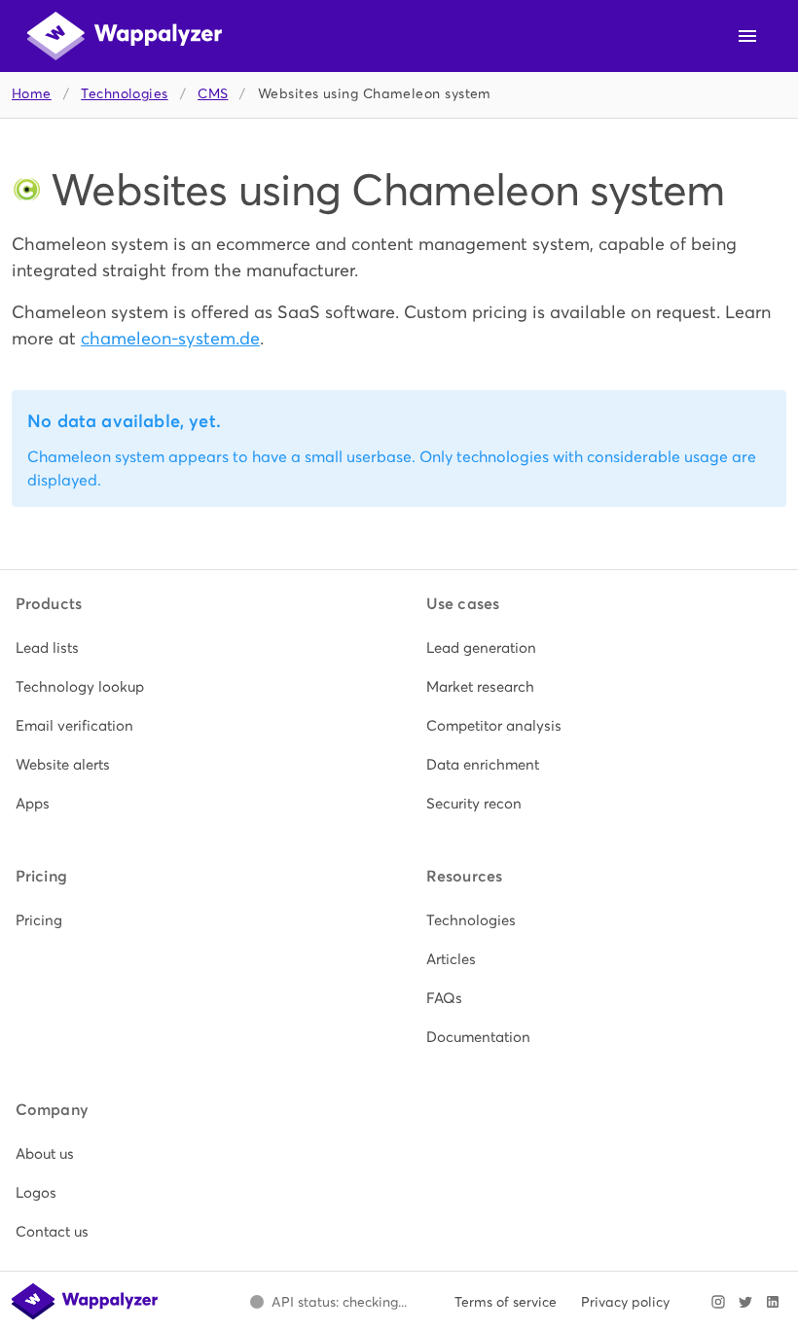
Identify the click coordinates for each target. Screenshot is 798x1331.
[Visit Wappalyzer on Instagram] (718, 1301)
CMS (213, 94)
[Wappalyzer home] (124, 36)
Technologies (124, 94)
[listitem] (193, 648)
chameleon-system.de (170, 338)
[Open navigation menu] (747, 36)
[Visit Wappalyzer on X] (745, 1301)
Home (32, 94)
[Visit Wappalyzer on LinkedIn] (772, 1301)
